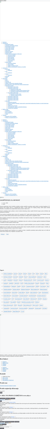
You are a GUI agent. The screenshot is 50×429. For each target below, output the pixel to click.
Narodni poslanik (7, 289)
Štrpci (25, 276)
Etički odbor (7, 50)
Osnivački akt (8, 82)
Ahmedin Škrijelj (7, 311)
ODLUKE (7, 101)
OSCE (23, 286)
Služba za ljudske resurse (13, 65)
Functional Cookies (5, 407)
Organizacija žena (11, 56)
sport (5, 280)
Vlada (29, 273)
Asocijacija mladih (11, 55)
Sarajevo (47, 280)
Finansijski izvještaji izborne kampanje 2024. (19, 91)
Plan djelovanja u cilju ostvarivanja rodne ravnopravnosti (17, 84)
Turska (41, 273)
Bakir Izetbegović (27, 305)
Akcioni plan (37, 308)
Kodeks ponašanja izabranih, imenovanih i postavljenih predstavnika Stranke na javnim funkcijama (28, 103)
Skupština (10, 280)
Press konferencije (9, 112)
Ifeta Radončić (45, 292)
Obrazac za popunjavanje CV (11, 117)
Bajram (41, 305)
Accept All (13, 398)
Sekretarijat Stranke (12, 63)
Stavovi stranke (8, 111)
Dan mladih (12, 302)
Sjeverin (15, 280)
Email (1, 391)
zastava (15, 273)
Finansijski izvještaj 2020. (13, 98)
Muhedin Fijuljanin (25, 289)
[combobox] (6, 427)
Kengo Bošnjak (7, 292)
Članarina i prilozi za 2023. (16, 95)
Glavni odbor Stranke (9, 48)
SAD (21, 283)
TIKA (46, 273)
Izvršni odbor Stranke (9, 49)
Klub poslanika (11, 57)
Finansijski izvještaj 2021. (13, 97)
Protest (36, 283)
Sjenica (6, 73)
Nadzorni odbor (8, 52)
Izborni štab (10, 60)
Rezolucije (10, 104)
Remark (11, 407)
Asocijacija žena (13, 308)
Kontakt (4, 365)
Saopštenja (7, 110)
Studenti (20, 276)
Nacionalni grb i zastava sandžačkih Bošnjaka (17, 106)
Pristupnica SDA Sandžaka (10, 116)
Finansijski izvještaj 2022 (13, 96)
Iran (39, 292)
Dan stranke (6, 302)
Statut (6, 79)
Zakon (19, 273)
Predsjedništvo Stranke (10, 46)
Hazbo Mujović (7, 295)
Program (7, 81)
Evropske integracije (41, 295)
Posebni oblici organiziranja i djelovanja (13, 53)
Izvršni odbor (21, 292)
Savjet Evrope (40, 280)
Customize (3, 398)
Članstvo (4, 115)
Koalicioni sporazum (12, 102)
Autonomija (6, 308)
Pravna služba (11, 64)
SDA (34, 280)
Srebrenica (39, 276)
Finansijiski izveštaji (9, 85)
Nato (48, 286)
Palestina (13, 286)
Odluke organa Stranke (12, 105)
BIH (15, 305)
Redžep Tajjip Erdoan (28, 283)
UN (33, 273)
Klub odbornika (11, 58)
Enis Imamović (18, 298)
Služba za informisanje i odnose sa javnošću (17, 66)
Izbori (27, 292)
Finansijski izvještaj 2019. (13, 99)
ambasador (31, 308)
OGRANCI (5, 68)
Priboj (6, 77)
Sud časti (15, 276)
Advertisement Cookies (6, 416)
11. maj (22, 311)
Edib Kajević (33, 298)
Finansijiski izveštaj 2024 (13, 88)
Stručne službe (8, 62)
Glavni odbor (14, 295)
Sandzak (5, 283)
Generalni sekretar (23, 295)
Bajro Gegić (35, 305)
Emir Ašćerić (26, 298)
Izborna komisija (11, 59)
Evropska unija (7, 298)
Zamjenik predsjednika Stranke (11, 45)
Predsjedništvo (7, 286)
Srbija (45, 276)
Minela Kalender (43, 289)
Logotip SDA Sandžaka (13, 108)
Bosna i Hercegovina (8, 305)
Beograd (19, 305)
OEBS (37, 286)
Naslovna (5, 42)
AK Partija (44, 308)
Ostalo (6, 114)
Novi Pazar (7, 69)
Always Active (12, 402)
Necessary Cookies (5, 402)
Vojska (24, 273)
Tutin (6, 71)
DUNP (39, 298)
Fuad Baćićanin (32, 295)
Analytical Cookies (5, 412)
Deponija (45, 298)
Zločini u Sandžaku (8, 273)
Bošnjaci (2, 234)
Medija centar (5, 109)
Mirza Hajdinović (34, 289)
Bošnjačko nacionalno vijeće (27, 302)
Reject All (7, 398)
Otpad (18, 286)
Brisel (18, 302)
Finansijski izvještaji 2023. (15, 93)
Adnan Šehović (16, 311)
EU (12, 298)
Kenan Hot (14, 292)
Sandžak (11, 283)
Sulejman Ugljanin (7, 276)
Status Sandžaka (32, 276)
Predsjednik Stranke (9, 44)
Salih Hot (16, 283)
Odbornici (10, 70)
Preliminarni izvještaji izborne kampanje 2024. (19, 90)
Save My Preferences (9, 421)
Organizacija (5, 43)
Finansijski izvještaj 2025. (13, 86)
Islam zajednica (33, 292)
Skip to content (3, 0)
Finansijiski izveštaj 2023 (13, 92)
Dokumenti (5, 78)
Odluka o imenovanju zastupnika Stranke (13, 83)
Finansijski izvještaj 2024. (15, 89)
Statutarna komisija (9, 51)
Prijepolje (7, 76)
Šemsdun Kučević (27, 280)
